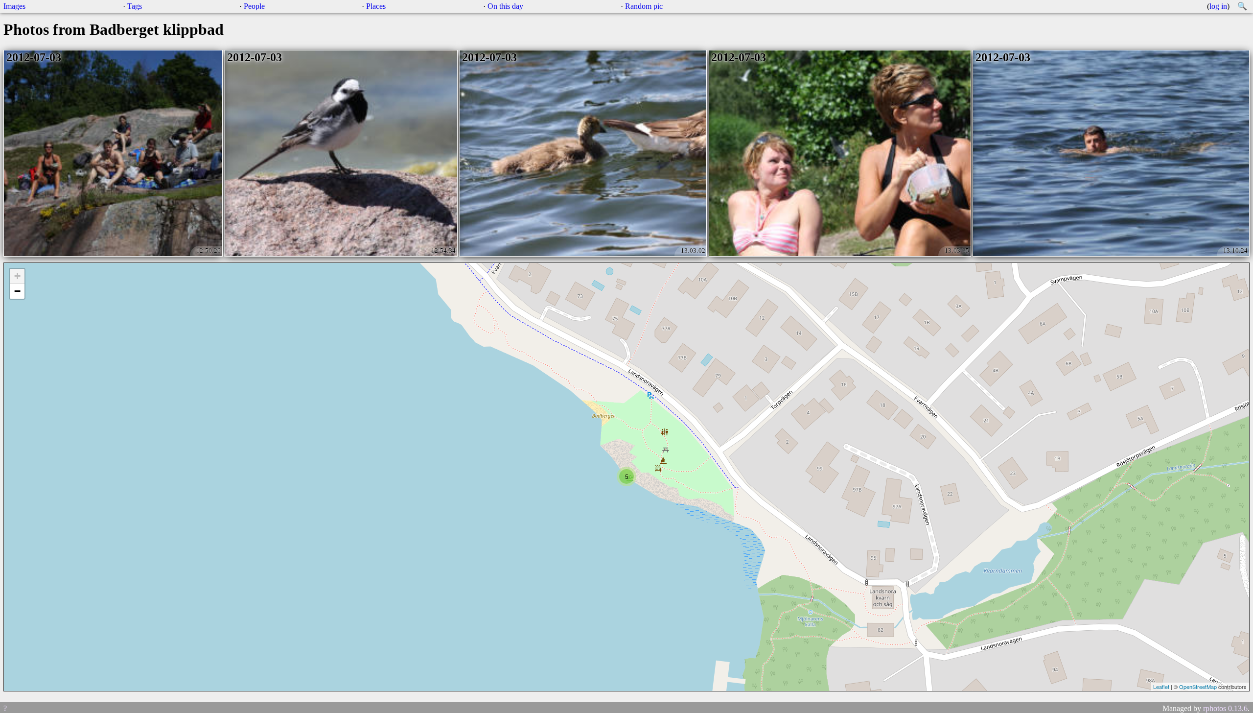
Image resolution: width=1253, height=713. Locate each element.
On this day (505, 6)
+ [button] (17, 276)
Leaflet (1161, 686)
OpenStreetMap (1198, 686)
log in (1218, 6)
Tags (134, 6)
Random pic (644, 6)
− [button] (17, 291)
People (254, 6)
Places (376, 6)
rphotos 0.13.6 (1225, 708)
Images (14, 6)
